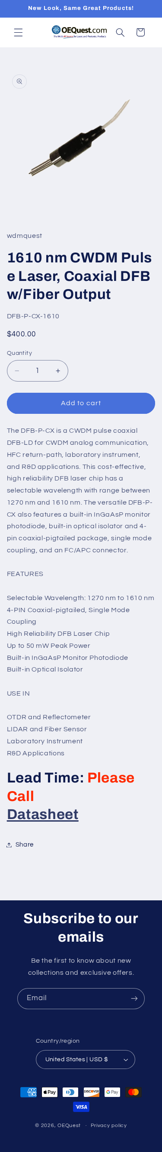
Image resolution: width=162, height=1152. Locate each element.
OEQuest (69, 1125)
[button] (18, 32)
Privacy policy (109, 1125)
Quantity (19, 353)
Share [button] (25, 844)
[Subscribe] (134, 998)
